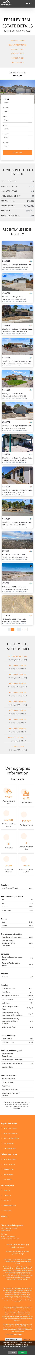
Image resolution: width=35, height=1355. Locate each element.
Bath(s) (5, 125)
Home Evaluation (9, 1164)
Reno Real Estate (11, 1245)
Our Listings (8, 1179)
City (26, 1245)
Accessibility (15, 1251)
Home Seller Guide (10, 1159)
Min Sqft (5, 134)
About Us (7, 1190)
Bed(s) (5, 116)
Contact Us (7, 1195)
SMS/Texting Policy (10, 1148)
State (18, 1245)
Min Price (6, 99)
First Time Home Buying (11, 1138)
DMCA (21, 1251)
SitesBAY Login (19, 1254)
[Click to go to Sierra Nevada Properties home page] (6, 3)
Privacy (8, 1251)
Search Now (17, 153)
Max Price (6, 108)
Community (17, 1247)
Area (22, 1247)
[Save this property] (31, 244)
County (22, 1245)
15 (22, 629)
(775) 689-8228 (10, 1236)
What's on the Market (11, 1133)
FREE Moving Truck (10, 1205)
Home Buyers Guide (10, 1128)
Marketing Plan (9, 1169)
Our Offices (7, 1200)
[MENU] (32, 3)
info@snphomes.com (12, 1239)
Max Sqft (6, 142)
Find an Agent (8, 1174)
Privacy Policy (8, 1210)
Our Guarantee (9, 1143)
